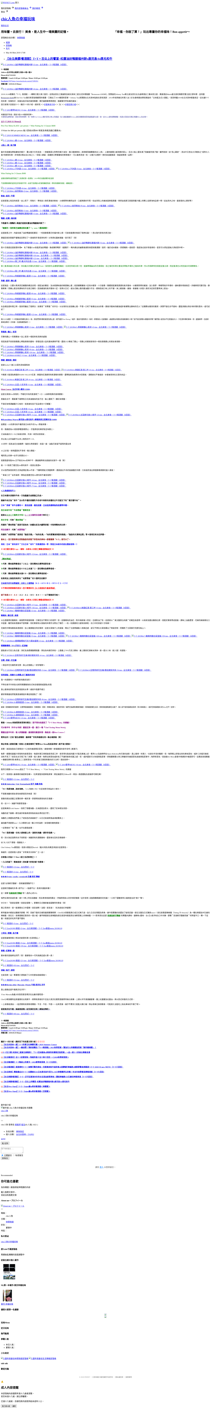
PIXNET (87, 1377)
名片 (8, 48)
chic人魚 (4, 1111)
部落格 (9, 45)
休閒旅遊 (21, 38)
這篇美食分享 (49, 104)
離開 (14, 1406)
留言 (23, 1125)
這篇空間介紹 (70, 104)
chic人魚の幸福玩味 (18, 19)
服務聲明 (129, 1377)
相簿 (8, 43)
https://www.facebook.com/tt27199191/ (25, 81)
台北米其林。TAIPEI (25, 1134)
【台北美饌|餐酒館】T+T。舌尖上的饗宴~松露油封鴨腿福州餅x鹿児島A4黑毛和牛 (59, 58)
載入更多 (5, 1143)
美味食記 (20, 1131)
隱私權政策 (119, 1377)
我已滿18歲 (6, 1406)
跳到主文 (5, 26)
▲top (3, 1139)
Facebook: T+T (6, 81)
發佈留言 (5, 1158)
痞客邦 (18, 1125)
